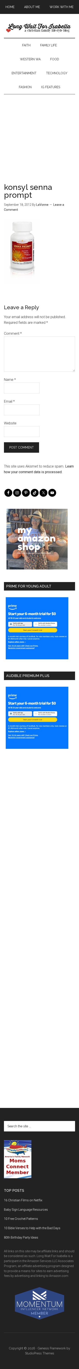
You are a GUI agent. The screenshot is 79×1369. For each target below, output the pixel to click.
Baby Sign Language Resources (26, 1209)
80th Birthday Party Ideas (21, 1237)
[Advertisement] (39, 133)
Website (10, 423)
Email (9, 401)
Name (10, 380)
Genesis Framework (52, 1348)
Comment (13, 333)
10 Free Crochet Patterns (21, 1218)
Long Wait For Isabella (39, 28)
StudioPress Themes (39, 1353)
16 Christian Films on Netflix (23, 1200)
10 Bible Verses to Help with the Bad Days (32, 1228)
